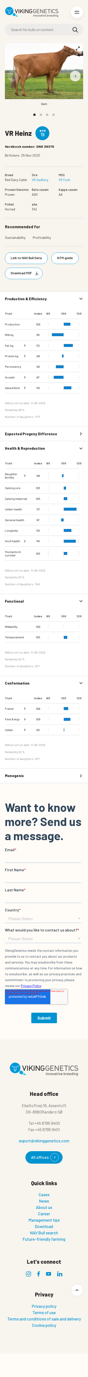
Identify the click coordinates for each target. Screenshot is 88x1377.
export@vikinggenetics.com (44, 1140)
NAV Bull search (44, 1232)
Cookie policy (44, 1325)
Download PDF (21, 273)
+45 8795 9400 (47, 1123)
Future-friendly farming (44, 1239)
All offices (40, 1157)
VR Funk (64, 180)
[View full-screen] (78, 48)
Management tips (44, 1219)
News (44, 1200)
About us (44, 1207)
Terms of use (44, 1312)
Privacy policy (44, 1306)
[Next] (75, 76)
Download (44, 1226)
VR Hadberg (40, 180)
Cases (44, 1194)
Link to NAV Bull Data (26, 258)
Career (44, 1213)
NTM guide (65, 258)
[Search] (75, 30)
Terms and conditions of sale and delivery (44, 1318)
